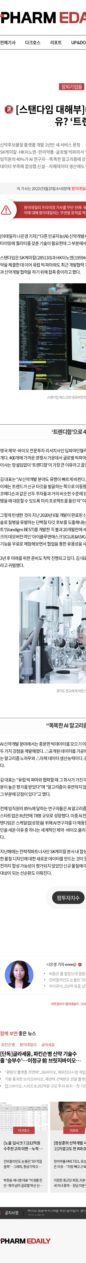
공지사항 (11, 1212)
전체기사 (8, 42)
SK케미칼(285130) (35, 257)
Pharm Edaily (25, 1241)
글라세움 (48, 1044)
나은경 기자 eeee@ (61, 964)
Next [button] (28, 1215)
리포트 (56, 42)
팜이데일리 (28, 1044)
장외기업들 (71, 86)
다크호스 (33, 42)
